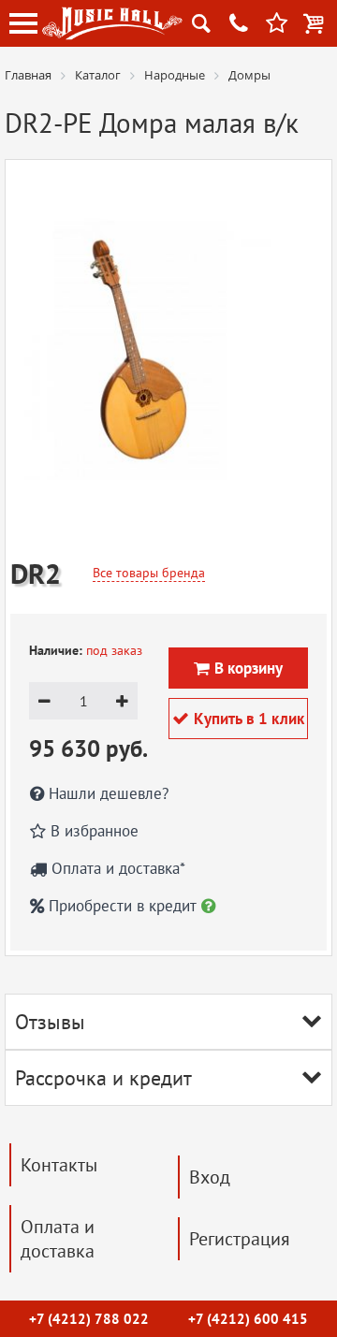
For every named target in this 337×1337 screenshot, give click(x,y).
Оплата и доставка (58, 1238)
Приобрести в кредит (123, 905)
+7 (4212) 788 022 (89, 1319)
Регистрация (239, 1239)
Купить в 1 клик (238, 718)
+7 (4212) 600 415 (248, 1319)
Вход (209, 1177)
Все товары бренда (149, 572)
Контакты (59, 1165)
